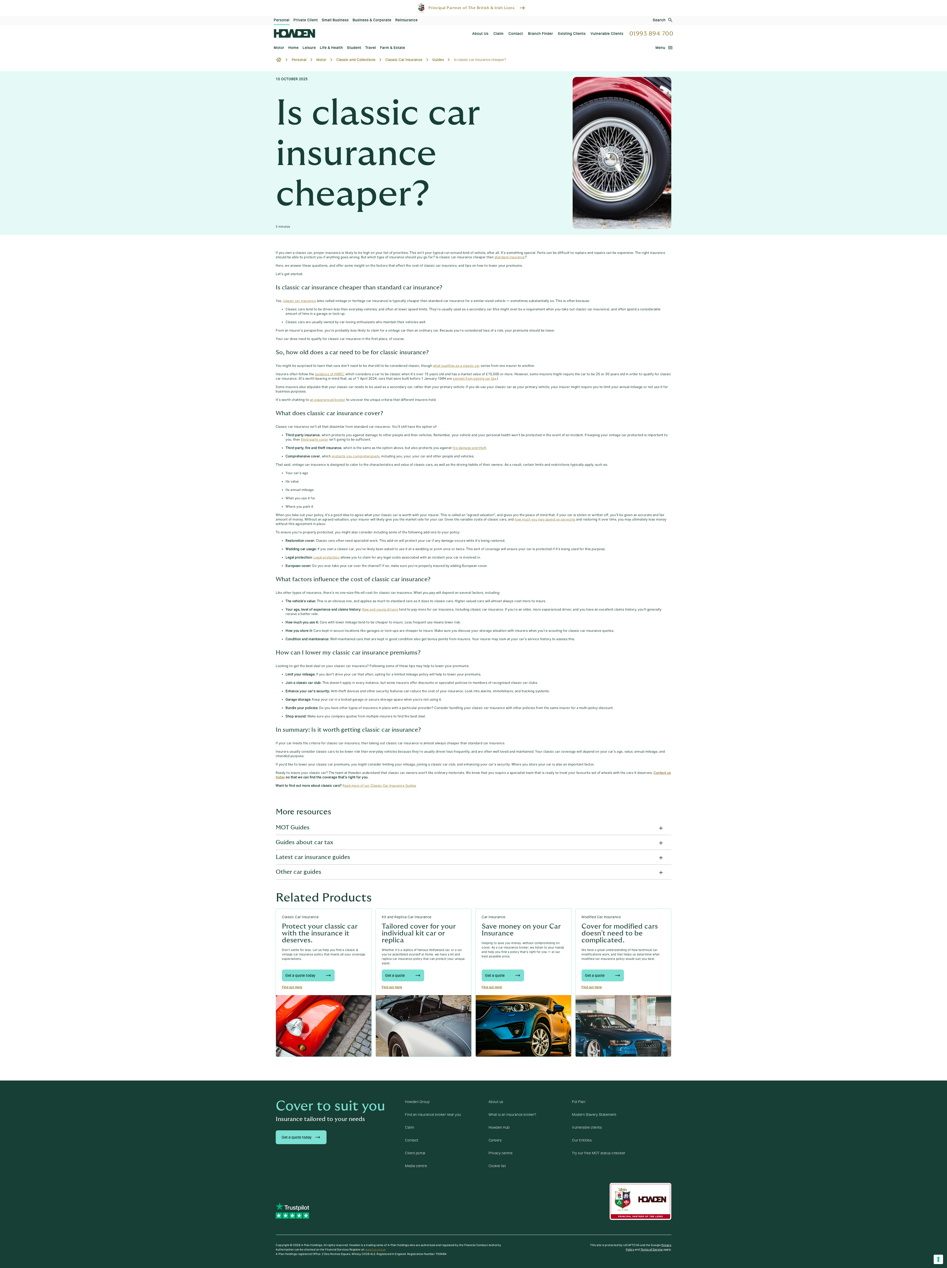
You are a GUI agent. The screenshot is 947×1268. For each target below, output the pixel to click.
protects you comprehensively (356, 456)
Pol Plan (578, 1102)
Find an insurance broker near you (433, 1114)
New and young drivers (380, 610)
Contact (412, 1140)
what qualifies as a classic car (456, 366)
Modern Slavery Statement (594, 1114)
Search (659, 20)
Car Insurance (494, 917)
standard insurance (509, 257)
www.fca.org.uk (375, 1249)
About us (496, 1102)
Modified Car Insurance (601, 917)
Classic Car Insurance (300, 917)
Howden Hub (499, 1127)
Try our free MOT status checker (598, 1153)
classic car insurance (299, 301)
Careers (495, 1140)
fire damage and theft (469, 448)
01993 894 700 (651, 34)
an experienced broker (328, 400)
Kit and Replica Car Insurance (407, 917)
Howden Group (417, 1102)
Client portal (415, 1153)
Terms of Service (651, 1249)
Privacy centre (501, 1153)
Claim (409, 1127)
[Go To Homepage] (294, 33)
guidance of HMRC (329, 374)
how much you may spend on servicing (545, 520)
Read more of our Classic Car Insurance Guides (379, 786)
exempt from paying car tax (474, 379)
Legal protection (326, 557)
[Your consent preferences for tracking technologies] (938, 1259)
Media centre (416, 1166)
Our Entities (582, 1140)
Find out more (292, 987)
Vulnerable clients (587, 1127)
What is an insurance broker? (512, 1114)
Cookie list (497, 1166)
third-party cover (314, 440)
